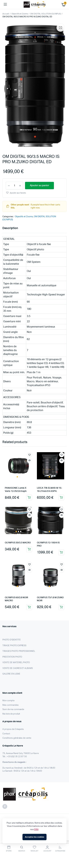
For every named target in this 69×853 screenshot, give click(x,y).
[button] (60, 28)
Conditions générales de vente (16, 738)
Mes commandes (10, 705)
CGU (36, 830)
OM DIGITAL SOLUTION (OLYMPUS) (45, 14)
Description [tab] (10, 228)
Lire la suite (29, 497)
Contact (6, 734)
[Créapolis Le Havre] (34, 4)
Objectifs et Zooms (19, 14)
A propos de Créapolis (13, 729)
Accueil (5, 14)
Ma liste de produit (11, 714)
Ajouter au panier (29, 549)
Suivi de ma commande (13, 709)
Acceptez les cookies (34, 837)
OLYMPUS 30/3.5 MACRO (18, 543)
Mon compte (8, 701)
